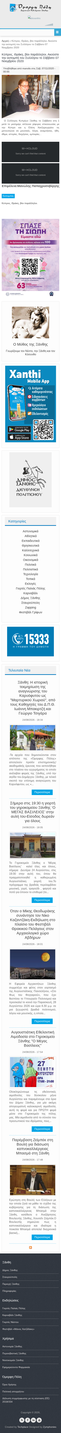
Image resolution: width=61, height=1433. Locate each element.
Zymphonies (49, 1427)
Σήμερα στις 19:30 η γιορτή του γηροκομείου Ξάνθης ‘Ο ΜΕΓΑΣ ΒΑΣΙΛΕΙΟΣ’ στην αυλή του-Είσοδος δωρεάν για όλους (32, 812)
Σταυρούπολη (30, 602)
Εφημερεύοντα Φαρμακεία (16, 1367)
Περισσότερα (42, 792)
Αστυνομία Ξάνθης (12, 1346)
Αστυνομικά (30, 531)
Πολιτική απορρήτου (13, 1391)
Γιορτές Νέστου (10, 1322)
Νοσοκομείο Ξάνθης (13, 1360)
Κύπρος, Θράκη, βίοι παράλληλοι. (20, 203)
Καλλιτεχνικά (30, 550)
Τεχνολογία (30, 574)
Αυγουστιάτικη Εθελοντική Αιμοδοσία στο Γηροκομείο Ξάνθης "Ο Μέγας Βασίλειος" (33, 1039)
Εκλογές (30, 583)
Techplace (22, 1427)
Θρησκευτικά (30, 545)
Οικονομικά (30, 560)
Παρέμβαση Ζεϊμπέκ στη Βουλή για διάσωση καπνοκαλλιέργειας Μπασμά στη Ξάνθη (32, 1146)
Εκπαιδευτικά (30, 541)
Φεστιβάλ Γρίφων (30, 612)
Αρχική (5, 40)
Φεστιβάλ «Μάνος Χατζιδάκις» (18, 1329)
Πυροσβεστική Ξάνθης (14, 1353)
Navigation (57, 32)
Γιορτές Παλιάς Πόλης (30, 588)
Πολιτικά (30, 564)
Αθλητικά (31, 536)
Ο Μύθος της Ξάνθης (30, 344)
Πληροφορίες (9, 1291)
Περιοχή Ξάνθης (10, 1284)
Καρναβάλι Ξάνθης (12, 1315)
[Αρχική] (30, 11)
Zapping (30, 607)
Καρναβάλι (30, 593)
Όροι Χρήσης (9, 1384)
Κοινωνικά (30, 555)
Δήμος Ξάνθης (30, 598)
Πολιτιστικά (30, 569)
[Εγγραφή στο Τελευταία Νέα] (30, 1248)
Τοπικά (30, 579)
